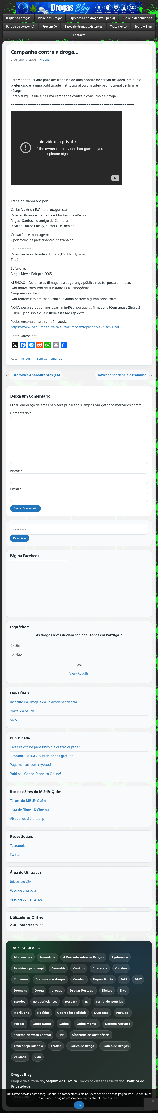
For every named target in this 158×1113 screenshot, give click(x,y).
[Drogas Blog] (79, 8)
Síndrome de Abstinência (91, 1035)
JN (86, 1001)
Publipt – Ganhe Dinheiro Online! (35, 773)
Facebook (17, 845)
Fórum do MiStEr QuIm (28, 800)
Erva (123, 990)
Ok (79, 1105)
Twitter (15, 854)
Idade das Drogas (50, 18)
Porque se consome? (20, 26)
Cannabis (58, 968)
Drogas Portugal (82, 990)
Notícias (43, 1012)
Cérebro (79, 979)
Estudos (19, 1001)
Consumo (21, 979)
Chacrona (100, 968)
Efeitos (107, 990)
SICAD (14, 720)
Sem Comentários (49, 358)
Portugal (122, 1012)
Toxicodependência (28, 1046)
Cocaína (121, 968)
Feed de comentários (26, 899)
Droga (39, 990)
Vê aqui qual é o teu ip (27, 818)
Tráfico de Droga (81, 1046)
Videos (44, 59)
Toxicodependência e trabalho (121, 375)
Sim (18, 645)
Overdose (101, 1012)
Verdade (20, 1057)
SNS (61, 1035)
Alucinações (23, 957)
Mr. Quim (27, 358)
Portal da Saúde (22, 711)
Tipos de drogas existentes (83, 26)
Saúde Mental (87, 1024)
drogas (57, 990)
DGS (124, 979)
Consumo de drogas (50, 979)
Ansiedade (47, 957)
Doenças (20, 990)
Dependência (103, 979)
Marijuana (21, 1012)
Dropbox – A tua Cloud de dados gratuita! (42, 756)
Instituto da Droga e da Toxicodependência (43, 702)
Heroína (71, 1001)
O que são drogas (18, 18)
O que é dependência (137, 18)
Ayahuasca (120, 957)
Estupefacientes (45, 1001)
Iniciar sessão (20, 881)
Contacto (79, 35)
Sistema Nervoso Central (32, 1035)
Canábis (79, 968)
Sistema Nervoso (117, 1024)
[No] (153, 1101)
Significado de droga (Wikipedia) (92, 18)
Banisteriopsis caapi (29, 968)
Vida (37, 1057)
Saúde (64, 1024)
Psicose (19, 1024)
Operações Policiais (71, 1012)
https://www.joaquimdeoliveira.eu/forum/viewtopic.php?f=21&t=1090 (65, 327)
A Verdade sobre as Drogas (83, 957)
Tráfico (56, 1046)
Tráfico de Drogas (115, 1046)
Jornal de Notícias (109, 1001)
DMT (138, 979)
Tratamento (118, 26)
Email (15, 489)
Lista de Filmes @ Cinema (29, 809)
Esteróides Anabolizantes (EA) (36, 375)
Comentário (20, 413)
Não (18, 654)
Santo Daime (42, 1024)
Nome (16, 471)
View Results (79, 673)
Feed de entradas (23, 890)
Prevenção (49, 26)
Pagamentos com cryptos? (30, 764)
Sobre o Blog (143, 26)
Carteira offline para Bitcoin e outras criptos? (45, 747)
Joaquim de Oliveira (61, 1081)
